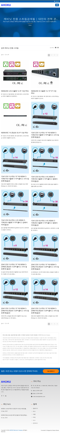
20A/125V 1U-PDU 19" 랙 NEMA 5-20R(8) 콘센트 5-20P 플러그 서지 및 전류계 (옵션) (14, 266)
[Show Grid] (56, 48)
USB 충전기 (37, 357)
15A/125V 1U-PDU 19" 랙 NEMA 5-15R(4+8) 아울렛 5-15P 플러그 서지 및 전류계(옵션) (45, 134)
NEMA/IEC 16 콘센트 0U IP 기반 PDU (14, 132)
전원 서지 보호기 (6, 359)
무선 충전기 (12, 359)
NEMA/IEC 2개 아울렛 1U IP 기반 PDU (15, 91)
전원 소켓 (42, 357)
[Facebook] (1, 396)
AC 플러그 (17, 359)
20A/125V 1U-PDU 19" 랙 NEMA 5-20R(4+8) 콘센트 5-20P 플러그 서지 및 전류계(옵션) (15, 310)
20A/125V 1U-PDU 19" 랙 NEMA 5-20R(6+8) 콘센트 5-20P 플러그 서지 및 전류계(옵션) (45, 310)
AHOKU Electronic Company (16, 430)
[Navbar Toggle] (57, 5)
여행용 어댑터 (26, 357)
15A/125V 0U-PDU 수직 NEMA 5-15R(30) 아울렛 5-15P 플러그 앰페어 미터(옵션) (44, 222)
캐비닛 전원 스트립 (48, 357)
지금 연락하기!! (51, 371)
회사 (34, 411)
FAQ (34, 417)
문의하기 (36, 359)
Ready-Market (56, 430)
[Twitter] (3, 396)
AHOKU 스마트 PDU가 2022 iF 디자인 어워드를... (14, 408)
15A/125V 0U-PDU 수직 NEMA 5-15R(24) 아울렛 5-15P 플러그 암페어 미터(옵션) (14, 222)
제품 (34, 414)
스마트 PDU (26, 359)
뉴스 (34, 420)
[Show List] (58, 48)
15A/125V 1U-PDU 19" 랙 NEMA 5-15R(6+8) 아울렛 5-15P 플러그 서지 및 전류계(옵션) (15, 178)
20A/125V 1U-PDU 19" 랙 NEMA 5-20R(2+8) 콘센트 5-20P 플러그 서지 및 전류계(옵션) (45, 266)
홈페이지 (35, 408)
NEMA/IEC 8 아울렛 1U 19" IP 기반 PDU (43, 92)
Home (30, 25)
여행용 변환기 (32, 357)
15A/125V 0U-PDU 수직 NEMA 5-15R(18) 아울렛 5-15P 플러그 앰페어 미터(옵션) (44, 179)
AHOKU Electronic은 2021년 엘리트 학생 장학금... (14, 415)
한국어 (57, 1)
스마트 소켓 (21, 359)
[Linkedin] (5, 396)
